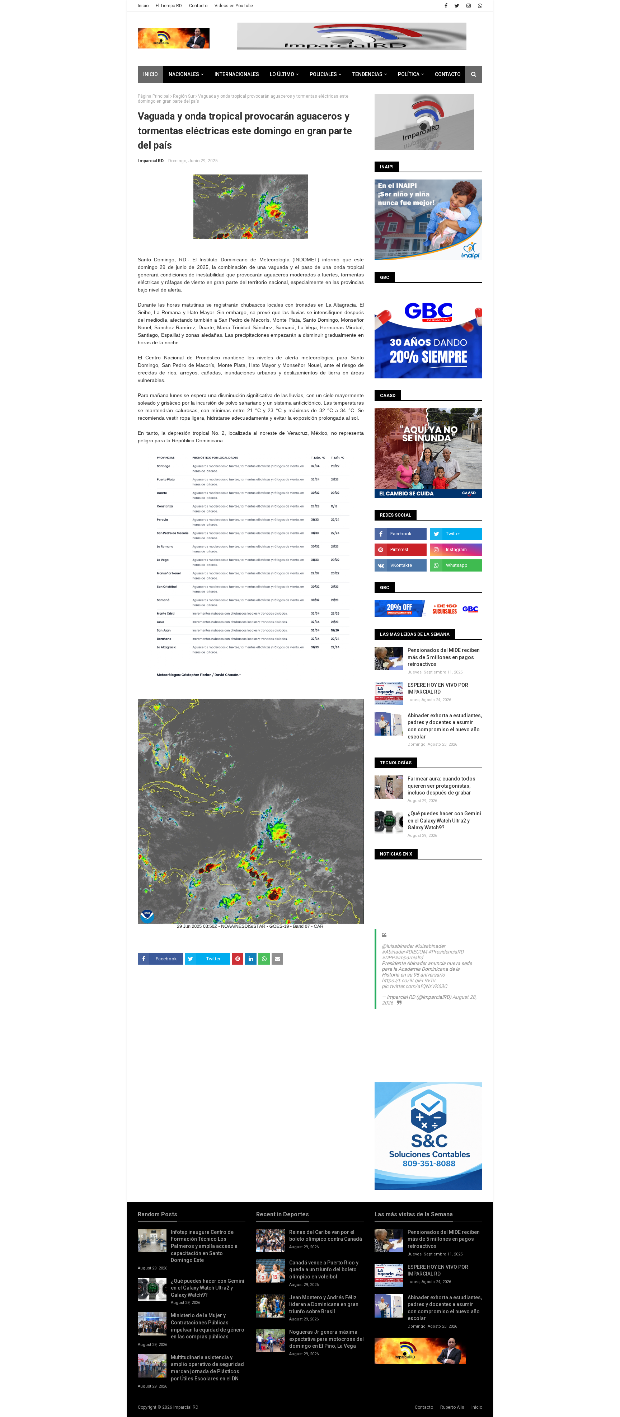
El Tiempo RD (169, 5)
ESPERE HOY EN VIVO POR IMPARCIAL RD (438, 688)
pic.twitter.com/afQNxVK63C (414, 986)
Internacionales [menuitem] (237, 74)
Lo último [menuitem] (282, 74)
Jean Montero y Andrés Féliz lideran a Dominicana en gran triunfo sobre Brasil (323, 1304)
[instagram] (469, 5)
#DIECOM (416, 952)
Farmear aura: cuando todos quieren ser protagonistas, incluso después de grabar (441, 786)
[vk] (401, 565)
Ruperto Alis (452, 1407)
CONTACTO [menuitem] (448, 74)
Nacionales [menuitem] (184, 74)
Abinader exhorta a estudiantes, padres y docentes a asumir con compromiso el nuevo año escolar (445, 726)
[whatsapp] (479, 5)
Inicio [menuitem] (150, 74)
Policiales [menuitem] (323, 74)
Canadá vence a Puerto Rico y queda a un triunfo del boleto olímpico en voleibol (323, 1270)
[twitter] (457, 5)
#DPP (388, 957)
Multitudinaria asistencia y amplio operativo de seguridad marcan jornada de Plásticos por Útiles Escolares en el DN (207, 1368)
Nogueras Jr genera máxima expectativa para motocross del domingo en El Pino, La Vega (326, 1339)
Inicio (143, 5)
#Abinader (393, 952)
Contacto (198, 5)
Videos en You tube (234, 5)
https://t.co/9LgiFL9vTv (408, 980)
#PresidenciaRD (446, 952)
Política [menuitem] (408, 74)
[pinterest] (401, 550)
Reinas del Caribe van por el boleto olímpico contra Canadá (325, 1235)
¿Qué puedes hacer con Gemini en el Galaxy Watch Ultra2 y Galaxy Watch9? (444, 820)
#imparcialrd (409, 957)
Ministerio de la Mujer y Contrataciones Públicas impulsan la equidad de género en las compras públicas (207, 1326)
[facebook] (446, 5)
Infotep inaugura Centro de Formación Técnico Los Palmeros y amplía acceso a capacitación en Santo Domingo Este (204, 1246)
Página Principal (153, 96)
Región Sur (183, 96)
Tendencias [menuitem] (367, 74)
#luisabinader (430, 946)
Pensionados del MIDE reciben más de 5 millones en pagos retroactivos (444, 657)
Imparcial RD (151, 160)
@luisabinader (398, 946)
